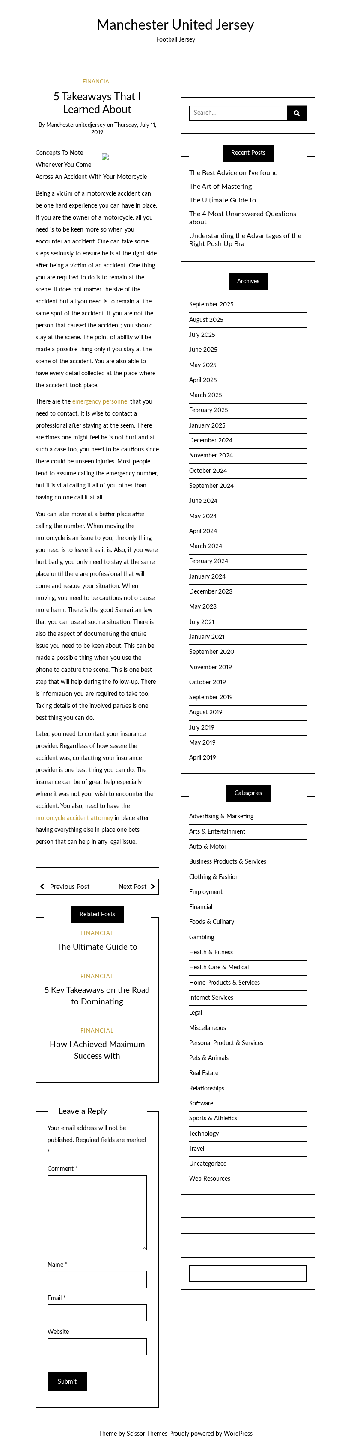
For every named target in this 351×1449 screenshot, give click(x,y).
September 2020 (211, 652)
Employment (206, 892)
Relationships (206, 1089)
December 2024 (210, 441)
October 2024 (208, 471)
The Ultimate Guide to (97, 947)
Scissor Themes (147, 1434)
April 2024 (203, 531)
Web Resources (209, 1179)
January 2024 (207, 577)
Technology (204, 1134)
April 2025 (203, 380)
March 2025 (205, 395)
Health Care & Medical (219, 968)
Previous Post (68, 887)
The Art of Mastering (220, 186)
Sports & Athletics (213, 1119)
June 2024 (203, 501)
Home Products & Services (224, 983)
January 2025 (207, 426)
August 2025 (206, 320)
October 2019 (207, 683)
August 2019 (206, 713)
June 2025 (203, 350)
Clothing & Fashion (214, 877)
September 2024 (211, 486)
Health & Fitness (211, 953)
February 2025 (208, 410)
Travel (196, 1149)
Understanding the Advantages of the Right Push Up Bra (245, 239)
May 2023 (203, 607)
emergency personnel (100, 402)
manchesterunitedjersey (76, 125)
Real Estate (203, 1073)
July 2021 (201, 622)
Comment (63, 1169)
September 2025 (211, 305)
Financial (97, 82)
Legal (195, 1013)
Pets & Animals (209, 1058)
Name (58, 1265)
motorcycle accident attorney (74, 818)
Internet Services (211, 998)
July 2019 (201, 728)
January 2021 (207, 637)
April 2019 (202, 758)
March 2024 (205, 546)
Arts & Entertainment (217, 832)
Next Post (132, 887)
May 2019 (202, 743)
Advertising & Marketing (221, 817)
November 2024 (211, 456)
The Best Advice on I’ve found (233, 172)
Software (201, 1104)
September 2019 (211, 698)
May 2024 (203, 517)
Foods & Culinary (211, 922)
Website (58, 1332)
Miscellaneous (207, 1028)
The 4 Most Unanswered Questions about (242, 218)
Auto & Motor (207, 847)
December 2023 (210, 592)
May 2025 (203, 365)
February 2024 (208, 561)
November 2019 (210, 668)
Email (57, 1298)
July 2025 (202, 335)
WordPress (238, 1434)
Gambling (201, 938)
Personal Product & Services (226, 1043)
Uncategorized (208, 1164)
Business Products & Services (227, 862)
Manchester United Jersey (175, 25)
